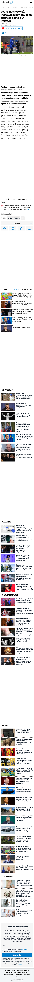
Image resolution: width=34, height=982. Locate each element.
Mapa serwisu (8, 974)
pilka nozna (15, 7)
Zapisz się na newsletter (12, 33)
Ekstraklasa (24, 7)
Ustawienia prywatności (22, 974)
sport (9, 7)
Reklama (20, 970)
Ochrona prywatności (21, 972)
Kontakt (7, 970)
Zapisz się (17, 955)
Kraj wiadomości (27, 289)
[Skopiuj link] (21, 228)
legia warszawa (14, 218)
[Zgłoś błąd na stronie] (29, 228)
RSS (17, 976)
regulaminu (24, 949)
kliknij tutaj (19, 964)
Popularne (17, 289)
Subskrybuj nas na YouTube (13, 28)
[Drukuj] (13, 228)
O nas (14, 970)
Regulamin (9, 972)
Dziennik (3, 7)
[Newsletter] (4, 228)
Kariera (26, 970)
